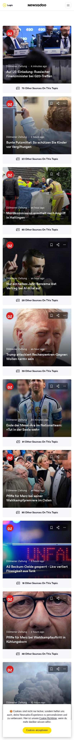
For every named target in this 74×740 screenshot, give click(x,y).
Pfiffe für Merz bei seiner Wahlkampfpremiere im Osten (29, 498)
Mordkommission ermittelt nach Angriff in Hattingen (35, 215)
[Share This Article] (58, 32)
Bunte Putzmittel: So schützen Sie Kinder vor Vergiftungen (36, 144)
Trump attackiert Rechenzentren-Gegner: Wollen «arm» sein (37, 356)
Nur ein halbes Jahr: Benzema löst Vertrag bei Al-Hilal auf (31, 286)
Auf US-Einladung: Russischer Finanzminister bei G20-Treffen (29, 74)
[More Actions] (64, 32)
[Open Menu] (68, 5)
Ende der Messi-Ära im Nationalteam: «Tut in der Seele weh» (34, 427)
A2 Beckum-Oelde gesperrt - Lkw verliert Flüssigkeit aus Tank (37, 569)
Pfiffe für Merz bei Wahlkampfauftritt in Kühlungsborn (35, 639)
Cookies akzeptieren (37, 730)
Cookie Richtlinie (48, 718)
